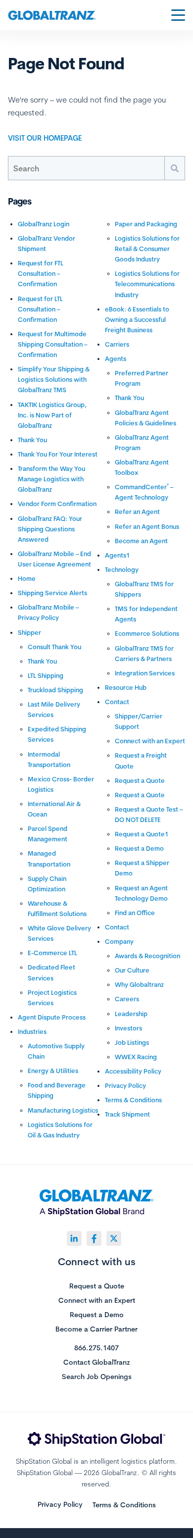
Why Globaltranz (139, 984)
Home (27, 578)
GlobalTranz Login (43, 224)
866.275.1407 (96, 1348)
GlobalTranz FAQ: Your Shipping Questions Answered (50, 528)
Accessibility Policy (133, 1071)
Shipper (29, 632)
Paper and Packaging (146, 224)
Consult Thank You (54, 647)
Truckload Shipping (55, 690)
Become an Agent (141, 541)
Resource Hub (125, 687)
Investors (128, 1028)
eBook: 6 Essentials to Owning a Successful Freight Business (137, 319)
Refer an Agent (137, 511)
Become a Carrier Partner (96, 1329)
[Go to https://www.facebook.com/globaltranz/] (94, 1238)
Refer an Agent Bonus (147, 526)
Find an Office (135, 913)
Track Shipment (127, 1114)
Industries (32, 1031)
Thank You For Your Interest (57, 454)
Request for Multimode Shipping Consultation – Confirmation (52, 344)
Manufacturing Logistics (63, 1110)
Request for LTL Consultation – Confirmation (40, 309)
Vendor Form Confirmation (57, 504)
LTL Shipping (45, 675)
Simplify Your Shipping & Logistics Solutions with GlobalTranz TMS (54, 379)
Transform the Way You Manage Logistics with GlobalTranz (51, 478)
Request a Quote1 (141, 834)
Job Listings (132, 1042)
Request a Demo (139, 848)
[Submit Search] (174, 168)
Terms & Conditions (133, 1100)
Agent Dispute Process (52, 1017)
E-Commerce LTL (52, 953)
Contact (117, 702)
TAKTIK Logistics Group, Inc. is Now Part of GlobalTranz (52, 415)
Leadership (131, 1014)
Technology (122, 569)
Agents (115, 358)
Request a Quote (140, 780)
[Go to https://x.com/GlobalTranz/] (113, 1238)
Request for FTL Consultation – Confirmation (40, 273)
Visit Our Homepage (45, 138)
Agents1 (117, 555)
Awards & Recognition (147, 956)
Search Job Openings (97, 1377)
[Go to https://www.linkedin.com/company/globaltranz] (74, 1238)
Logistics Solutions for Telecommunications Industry (147, 283)
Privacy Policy (125, 1085)
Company (119, 941)
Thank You (32, 440)
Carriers (117, 344)
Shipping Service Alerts (52, 593)
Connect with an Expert (150, 741)
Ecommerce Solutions (147, 633)
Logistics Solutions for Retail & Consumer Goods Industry (147, 248)
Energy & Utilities (53, 1071)
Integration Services (145, 673)
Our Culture (132, 970)
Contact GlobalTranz (96, 1363)
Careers (127, 999)
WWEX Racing (136, 1057)
